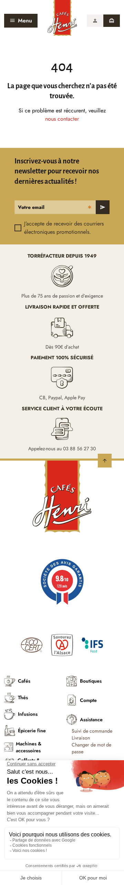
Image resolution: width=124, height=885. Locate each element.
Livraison (81, 738)
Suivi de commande (92, 731)
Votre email (31, 207)
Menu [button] (25, 20)
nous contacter (62, 119)
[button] (95, 20)
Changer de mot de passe (91, 748)
